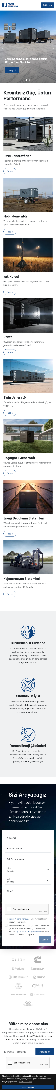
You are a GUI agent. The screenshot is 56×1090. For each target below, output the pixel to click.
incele (10, 171)
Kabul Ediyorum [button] (28, 1087)
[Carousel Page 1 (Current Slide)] (26, 80)
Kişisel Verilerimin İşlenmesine (28, 931)
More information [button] (25, 1082)
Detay (12, 70)
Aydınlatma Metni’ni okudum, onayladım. (28, 920)
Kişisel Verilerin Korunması (20, 919)
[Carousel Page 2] (29, 80)
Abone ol (44, 1051)
